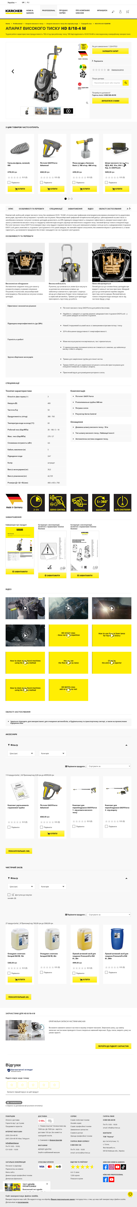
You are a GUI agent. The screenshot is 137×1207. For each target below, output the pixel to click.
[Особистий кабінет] (120, 11)
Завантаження (75, 209)
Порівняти (98, 61)
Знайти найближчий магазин (49, 1152)
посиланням (23, 1202)
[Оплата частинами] (58, 1166)
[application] (25, 608)
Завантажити (20, 571)
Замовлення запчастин (79, 1129)
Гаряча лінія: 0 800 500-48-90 (104, 95)
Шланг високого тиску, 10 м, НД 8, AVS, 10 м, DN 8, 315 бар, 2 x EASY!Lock (117, 165)
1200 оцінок (75, 1175)
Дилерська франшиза (14, 1178)
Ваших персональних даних (63, 1199)
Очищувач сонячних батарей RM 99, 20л (49, 954)
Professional (48, 10)
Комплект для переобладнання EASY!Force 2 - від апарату (117, 807)
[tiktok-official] (123, 1167)
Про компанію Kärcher (83, 11)
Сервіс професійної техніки (81, 1126)
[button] (12, 71)
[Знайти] (113, 11)
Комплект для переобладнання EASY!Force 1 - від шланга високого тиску (85, 809)
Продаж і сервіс (63, 11)
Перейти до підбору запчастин (113, 1046)
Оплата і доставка (12, 1120)
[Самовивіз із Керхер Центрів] (49, 1120)
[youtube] (117, 1167)
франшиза (102, 10)
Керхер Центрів (56, 1140)
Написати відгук (118, 70)
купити (21, 189)
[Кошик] (127, 11)
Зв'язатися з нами (110, 101)
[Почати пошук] (126, 83)
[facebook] (105, 1167)
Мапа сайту (10, 1172)
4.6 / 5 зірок (75, 1172)
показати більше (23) (18, 997)
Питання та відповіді (13, 1166)
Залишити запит (110, 51)
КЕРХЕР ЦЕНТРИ (44, 1149)
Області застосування (110, 209)
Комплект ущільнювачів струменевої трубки (18, 806)
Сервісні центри (77, 1133)
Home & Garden (30, 11)
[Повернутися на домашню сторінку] (15, 11)
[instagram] (111, 1167)
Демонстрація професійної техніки (19, 1175)
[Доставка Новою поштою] (41, 1120)
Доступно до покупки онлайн (20, 896)
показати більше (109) (18, 851)
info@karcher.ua (12, 1143)
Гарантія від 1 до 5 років (15, 1123)
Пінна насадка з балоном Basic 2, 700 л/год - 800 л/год (84, 164)
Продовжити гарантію (14, 1126)
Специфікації (56, 209)
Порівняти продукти (76, 766)
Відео (90, 209)
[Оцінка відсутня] (99, 70)
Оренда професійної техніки (81, 1136)
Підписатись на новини (14, 1169)
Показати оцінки (77, 1178)
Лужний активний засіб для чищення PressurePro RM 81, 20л (84, 956)
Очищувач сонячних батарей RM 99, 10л (16, 954)
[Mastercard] (49, 1166)
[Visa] (41, 1166)
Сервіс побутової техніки (80, 1120)
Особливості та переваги (31, 209)
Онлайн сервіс (76, 1123)
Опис (10, 209)
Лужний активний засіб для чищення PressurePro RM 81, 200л (116, 956)
